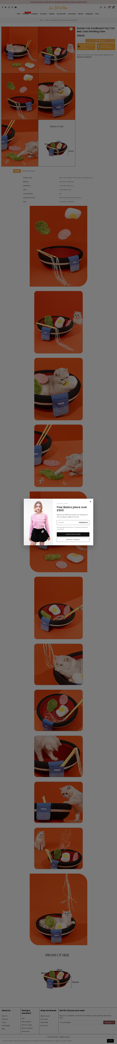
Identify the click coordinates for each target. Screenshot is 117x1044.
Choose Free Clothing (73, 534)
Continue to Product (73, 539)
